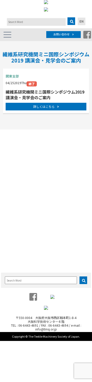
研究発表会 (14, 196)
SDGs (55, 169)
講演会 (11, 222)
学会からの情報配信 (20, 169)
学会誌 (11, 244)
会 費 (56, 254)
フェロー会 (59, 159)
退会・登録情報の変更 (66, 259)
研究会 (56, 149)
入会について (59, 237)
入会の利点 (59, 244)
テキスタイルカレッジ (21, 217)
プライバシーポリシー (21, 179)
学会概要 (12, 149)
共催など (12, 227)
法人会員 (12, 164)
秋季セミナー (15, 206)
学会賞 (11, 154)
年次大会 (12, 201)
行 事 (9, 189)
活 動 (54, 142)
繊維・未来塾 (60, 164)
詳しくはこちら (44, 106)
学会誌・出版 (14, 237)
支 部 (56, 154)
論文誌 (54, 189)
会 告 (11, 254)
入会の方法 (59, 249)
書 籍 (11, 249)
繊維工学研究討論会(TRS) (24, 211)
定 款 (11, 159)
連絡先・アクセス (18, 174)
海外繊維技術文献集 (20, 259)
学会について (14, 142)
